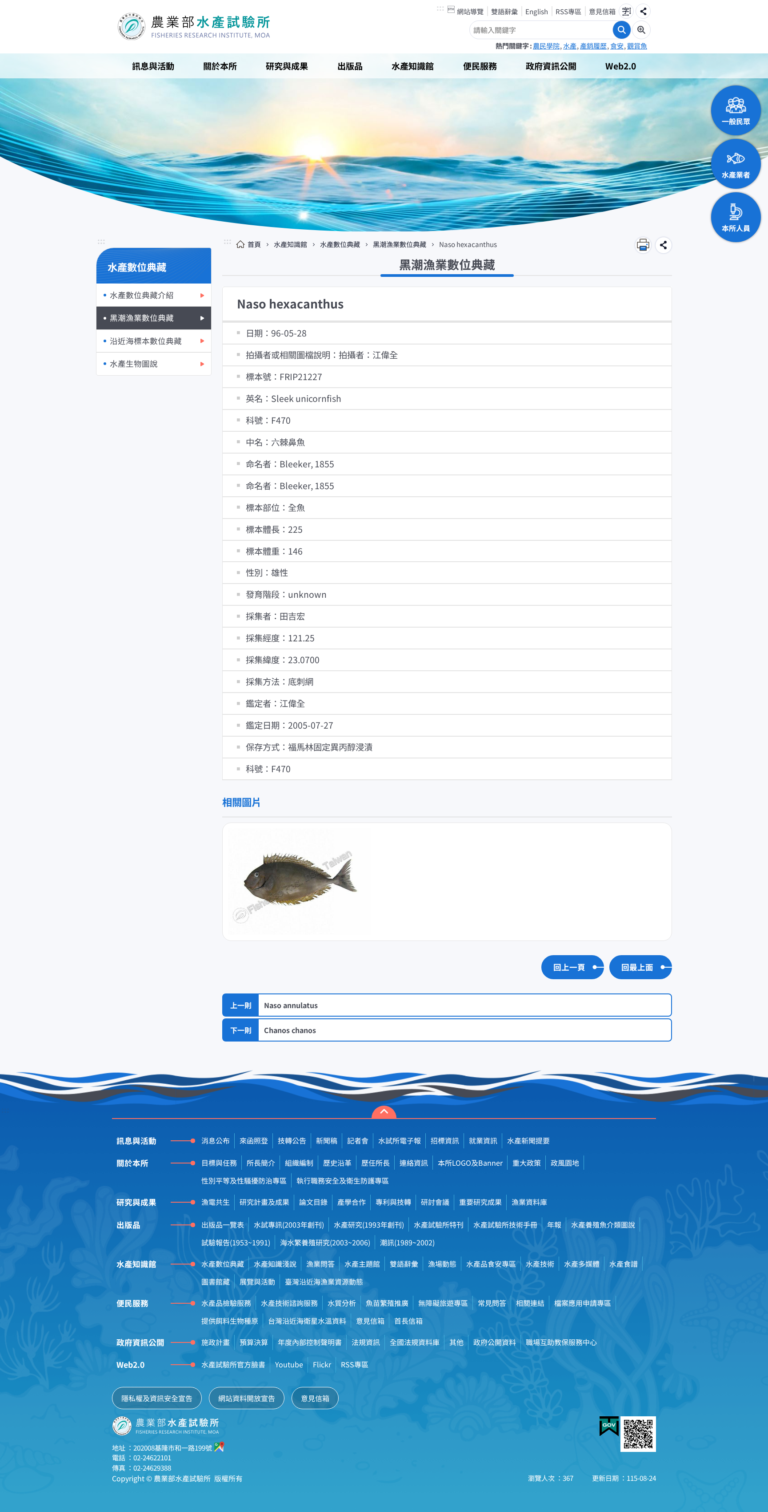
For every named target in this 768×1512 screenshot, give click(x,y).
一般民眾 (736, 121)
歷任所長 (375, 1162)
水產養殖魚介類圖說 (603, 1224)
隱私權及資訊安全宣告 (156, 1398)
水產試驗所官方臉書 (233, 1364)
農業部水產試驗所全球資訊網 (206, 27)
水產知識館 (413, 66)
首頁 (254, 244)
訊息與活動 (153, 66)
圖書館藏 (215, 1281)
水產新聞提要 (528, 1140)
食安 (617, 45)
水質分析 (342, 1302)
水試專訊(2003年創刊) (289, 1224)
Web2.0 (620, 66)
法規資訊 (366, 1342)
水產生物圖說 (134, 363)
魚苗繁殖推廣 (387, 1302)
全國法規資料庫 (415, 1342)
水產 (569, 45)
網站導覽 (470, 11)
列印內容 (643, 245)
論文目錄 (313, 1201)
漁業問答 (320, 1263)
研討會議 (435, 1201)
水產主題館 (362, 1263)
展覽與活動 (257, 1281)
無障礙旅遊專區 (443, 1302)
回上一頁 (569, 967)
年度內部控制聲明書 (310, 1342)
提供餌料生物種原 (229, 1320)
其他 (456, 1342)
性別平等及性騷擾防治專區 (244, 1180)
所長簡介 (261, 1162)
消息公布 (215, 1140)
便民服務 (480, 66)
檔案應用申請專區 (582, 1302)
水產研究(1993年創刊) (369, 1224)
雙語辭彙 (504, 11)
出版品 (350, 66)
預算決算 (254, 1342)
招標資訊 (445, 1140)
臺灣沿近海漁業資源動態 (324, 1281)
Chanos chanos (290, 1030)
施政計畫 (215, 1342)
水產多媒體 (582, 1263)
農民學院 (546, 45)
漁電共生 (215, 1201)
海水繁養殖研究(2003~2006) (325, 1242)
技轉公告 (292, 1140)
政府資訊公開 (551, 66)
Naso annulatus (291, 1005)
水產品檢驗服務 (226, 1302)
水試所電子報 (399, 1140)
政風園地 (565, 1162)
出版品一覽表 (222, 1224)
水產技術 (540, 1263)
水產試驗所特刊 (439, 1224)
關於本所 (220, 66)
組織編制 (299, 1162)
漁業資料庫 (529, 1201)
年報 (554, 1224)
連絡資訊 (414, 1162)
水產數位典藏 (340, 244)
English (536, 11)
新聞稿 (326, 1140)
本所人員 (736, 228)
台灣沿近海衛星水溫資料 (307, 1320)
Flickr (322, 1364)
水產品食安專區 (491, 1263)
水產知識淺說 (275, 1263)
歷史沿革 (337, 1162)
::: (440, 8)
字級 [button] (626, 11)
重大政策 (526, 1162)
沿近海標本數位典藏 (146, 340)
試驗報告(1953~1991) (235, 1242)
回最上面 (637, 967)
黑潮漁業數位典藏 (142, 317)
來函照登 (254, 1140)
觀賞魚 (637, 45)
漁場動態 (442, 1263)
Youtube (289, 1364)
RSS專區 (568, 11)
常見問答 (492, 1302)
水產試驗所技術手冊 (505, 1224)
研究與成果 (287, 66)
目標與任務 (219, 1162)
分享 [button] (643, 11)
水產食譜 (623, 1263)
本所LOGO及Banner (470, 1162)
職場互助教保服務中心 (561, 1342)
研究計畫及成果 (264, 1201)
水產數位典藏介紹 (142, 294)
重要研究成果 (480, 1201)
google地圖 (219, 1446)
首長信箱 (408, 1320)
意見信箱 (602, 11)
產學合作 (351, 1201)
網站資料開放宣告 (246, 1398)
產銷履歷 (593, 45)
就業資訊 (483, 1140)
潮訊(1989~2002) (407, 1242)
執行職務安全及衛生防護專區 (342, 1180)
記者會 (357, 1140)
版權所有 (228, 1478)
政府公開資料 (494, 1342)
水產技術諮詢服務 (289, 1302)
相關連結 (530, 1302)
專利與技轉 (393, 1201)
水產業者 (736, 174)
